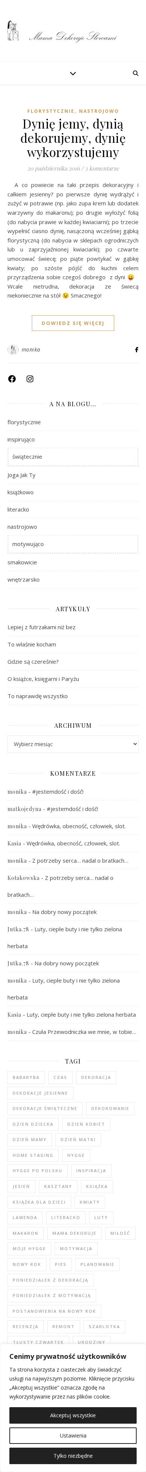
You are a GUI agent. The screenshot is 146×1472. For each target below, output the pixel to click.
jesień (21, 1186)
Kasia (14, 843)
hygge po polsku (38, 1170)
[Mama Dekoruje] (73, 31)
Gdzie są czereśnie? (33, 661)
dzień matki (78, 1139)
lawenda (25, 1217)
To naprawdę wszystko (37, 696)
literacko (18, 509)
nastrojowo (99, 111)
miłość (120, 1233)
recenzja (26, 1326)
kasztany (58, 1186)
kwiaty (90, 1202)
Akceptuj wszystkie (73, 1415)
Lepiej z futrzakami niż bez (41, 627)
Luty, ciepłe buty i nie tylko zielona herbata (81, 1014)
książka (97, 1186)
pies (61, 1264)
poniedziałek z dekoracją (50, 1280)
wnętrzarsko (23, 579)
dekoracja (96, 1077)
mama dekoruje (74, 1233)
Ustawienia (73, 1435)
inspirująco (21, 439)
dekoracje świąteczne (45, 1108)
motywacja (76, 1248)
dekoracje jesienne (40, 1093)
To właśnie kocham (31, 644)
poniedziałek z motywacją (52, 1295)
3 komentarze (102, 168)
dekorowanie (110, 1108)
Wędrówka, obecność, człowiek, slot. (79, 826)
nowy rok (27, 1264)
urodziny (92, 1342)
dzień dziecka (33, 1124)
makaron (26, 1233)
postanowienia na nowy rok (54, 1311)
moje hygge (29, 1248)
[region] (73, 1408)
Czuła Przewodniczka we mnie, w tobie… (84, 1031)
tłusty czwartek (38, 1342)
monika (31, 349)
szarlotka (104, 1326)
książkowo (20, 492)
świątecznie (27, 456)
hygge (76, 1155)
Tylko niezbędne (73, 1455)
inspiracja (91, 1170)
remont (63, 1326)
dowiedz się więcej (73, 323)
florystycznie (50, 111)
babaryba (26, 1077)
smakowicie (22, 562)
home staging (33, 1155)
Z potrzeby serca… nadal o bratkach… (80, 860)
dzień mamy (30, 1139)
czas (60, 1077)
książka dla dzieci (39, 1202)
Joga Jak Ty (21, 475)
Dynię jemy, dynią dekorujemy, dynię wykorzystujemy (73, 137)
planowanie (97, 1264)
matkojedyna (24, 808)
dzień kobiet (86, 1124)
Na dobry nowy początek (64, 912)
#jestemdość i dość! (57, 791)
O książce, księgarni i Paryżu (43, 678)
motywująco (28, 544)
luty (101, 1217)
